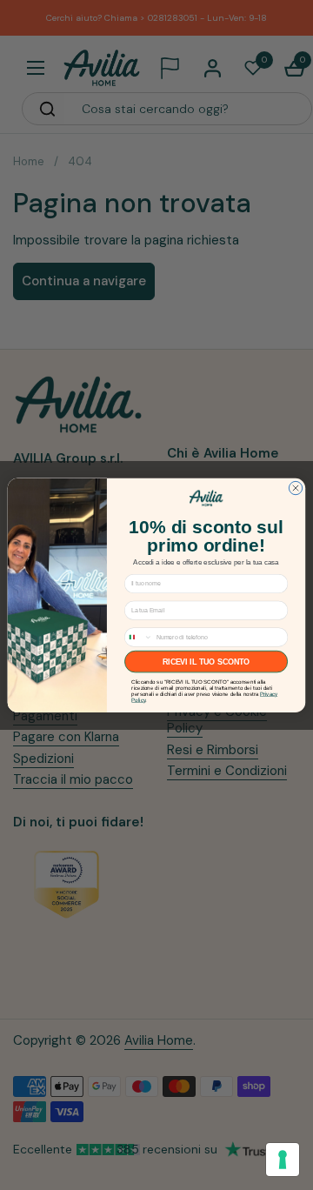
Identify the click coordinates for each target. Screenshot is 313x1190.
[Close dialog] (295, 487)
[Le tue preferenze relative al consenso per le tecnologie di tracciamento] (282, 1159)
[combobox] (139, 636)
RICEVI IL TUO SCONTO (206, 661)
